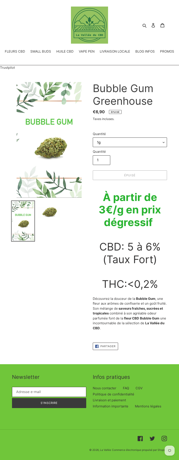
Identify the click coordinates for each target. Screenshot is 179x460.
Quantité (99, 134)
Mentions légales (148, 406)
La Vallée (105, 449)
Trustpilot (7, 67)
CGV (139, 388)
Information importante (110, 406)
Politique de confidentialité (113, 394)
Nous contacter (104, 388)
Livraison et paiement (109, 400)
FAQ (126, 388)
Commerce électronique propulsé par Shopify (139, 449)
